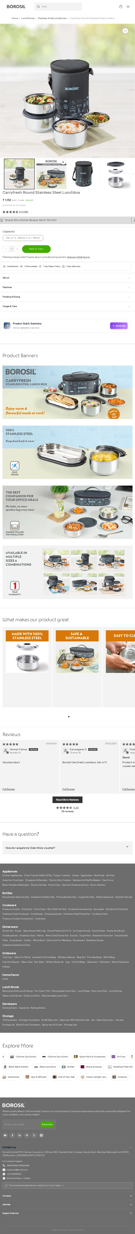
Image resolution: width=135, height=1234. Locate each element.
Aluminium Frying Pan (117, 909)
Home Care (54, 885)
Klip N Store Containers (28, 1025)
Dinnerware (79, 940)
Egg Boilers (87, 875)
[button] (121, 7)
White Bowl (39, 940)
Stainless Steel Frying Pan (76, 914)
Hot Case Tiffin (43, 991)
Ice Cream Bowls (81, 931)
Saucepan (99, 909)
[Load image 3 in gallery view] (115, 174)
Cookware (40, 919)
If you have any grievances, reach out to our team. (35, 1185)
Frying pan (27, 909)
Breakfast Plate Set (103, 936)
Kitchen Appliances (12, 875)
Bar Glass (39, 962)
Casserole (24, 1008)
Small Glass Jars (49, 1020)
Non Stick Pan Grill (56, 909)
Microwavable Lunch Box (55, 996)
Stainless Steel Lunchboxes (52, 18)
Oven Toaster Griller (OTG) (38, 875)
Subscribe (47, 1124)
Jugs (67, 962)
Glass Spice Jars (105, 1020)
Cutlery (27, 940)
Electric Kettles (39, 885)
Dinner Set (7, 931)
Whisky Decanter (55, 962)
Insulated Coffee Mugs (44, 957)
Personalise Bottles (66, 897)
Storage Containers (29, 1020)
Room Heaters (97, 885)
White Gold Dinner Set (57, 936)
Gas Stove (107, 880)
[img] (10, 744)
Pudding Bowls (10, 936)
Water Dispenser (105, 897)
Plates (40, 936)
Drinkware (105, 962)
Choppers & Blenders (36, 880)
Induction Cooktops (13, 880)
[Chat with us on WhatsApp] (113, 7)
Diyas (5, 979)
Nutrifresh (99, 875)
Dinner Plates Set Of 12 (59, 931)
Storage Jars (70, 1025)
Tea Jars (119, 1020)
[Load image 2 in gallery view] (83, 174)
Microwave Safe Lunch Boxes (17, 991)
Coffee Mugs (78, 962)
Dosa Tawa (40, 909)
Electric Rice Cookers (60, 880)
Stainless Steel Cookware (15, 914)
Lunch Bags (84, 991)
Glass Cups (27, 962)
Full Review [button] (9, 789)
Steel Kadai (37, 914)
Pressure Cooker (11, 909)
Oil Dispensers (9, 1020)
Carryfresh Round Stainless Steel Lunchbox (92, 18)
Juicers (75, 875)
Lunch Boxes (28, 18)
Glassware (92, 962)
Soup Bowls (16, 940)
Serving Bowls (9, 1008)
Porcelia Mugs (94, 957)
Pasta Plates (98, 931)
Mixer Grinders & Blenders (15, 885)
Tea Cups (7, 957)
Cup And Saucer (10, 962)
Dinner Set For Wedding (58, 940)
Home (15, 18)
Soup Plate (85, 936)
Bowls (18, 931)
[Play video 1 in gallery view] (51, 174)
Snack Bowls (121, 936)
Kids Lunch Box (99, 991)
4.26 (76, 807)
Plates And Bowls (116, 931)
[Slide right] (133, 174)
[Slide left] (1, 174)
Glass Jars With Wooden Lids (74, 1020)
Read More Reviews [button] (67, 799)
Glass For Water (22, 957)
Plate (5, 940)
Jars (93, 1020)
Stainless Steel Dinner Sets (16, 945)
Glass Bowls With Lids (34, 931)
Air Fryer (110, 875)
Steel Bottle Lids (123, 897)
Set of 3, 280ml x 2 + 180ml (23, 238)
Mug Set (81, 957)
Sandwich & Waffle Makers (87, 880)
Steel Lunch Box (32, 996)
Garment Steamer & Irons (75, 885)
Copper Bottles (86, 897)
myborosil (62, 1230)
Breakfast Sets (27, 936)
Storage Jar (8, 1025)
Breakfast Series (95, 940)
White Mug (109, 957)
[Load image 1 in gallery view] (19, 174)
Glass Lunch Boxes (12, 996)
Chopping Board (53, 914)
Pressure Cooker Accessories (17, 919)
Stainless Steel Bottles (43, 897)
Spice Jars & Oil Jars (52, 1025)
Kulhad (6, 967)
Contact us (9, 1147)
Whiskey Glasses (66, 957)
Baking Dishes (38, 1008)
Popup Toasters (61, 875)
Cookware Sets (100, 914)
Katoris (74, 936)
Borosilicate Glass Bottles (15, 897)
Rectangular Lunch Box (64, 991)
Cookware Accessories (80, 909)
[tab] (68, 716)
